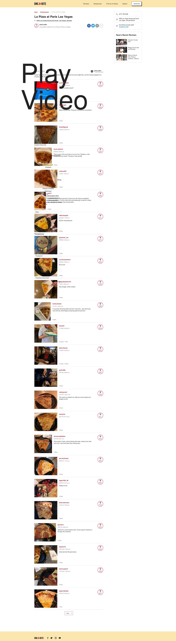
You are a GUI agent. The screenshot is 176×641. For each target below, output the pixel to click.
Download (137, 4)
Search (124, 4)
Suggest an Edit (123, 27)
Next (67, 613)
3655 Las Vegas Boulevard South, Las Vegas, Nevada (54, 20)
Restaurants (98, 4)
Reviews (86, 4)
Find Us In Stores (112, 4)
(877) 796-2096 (123, 14)
